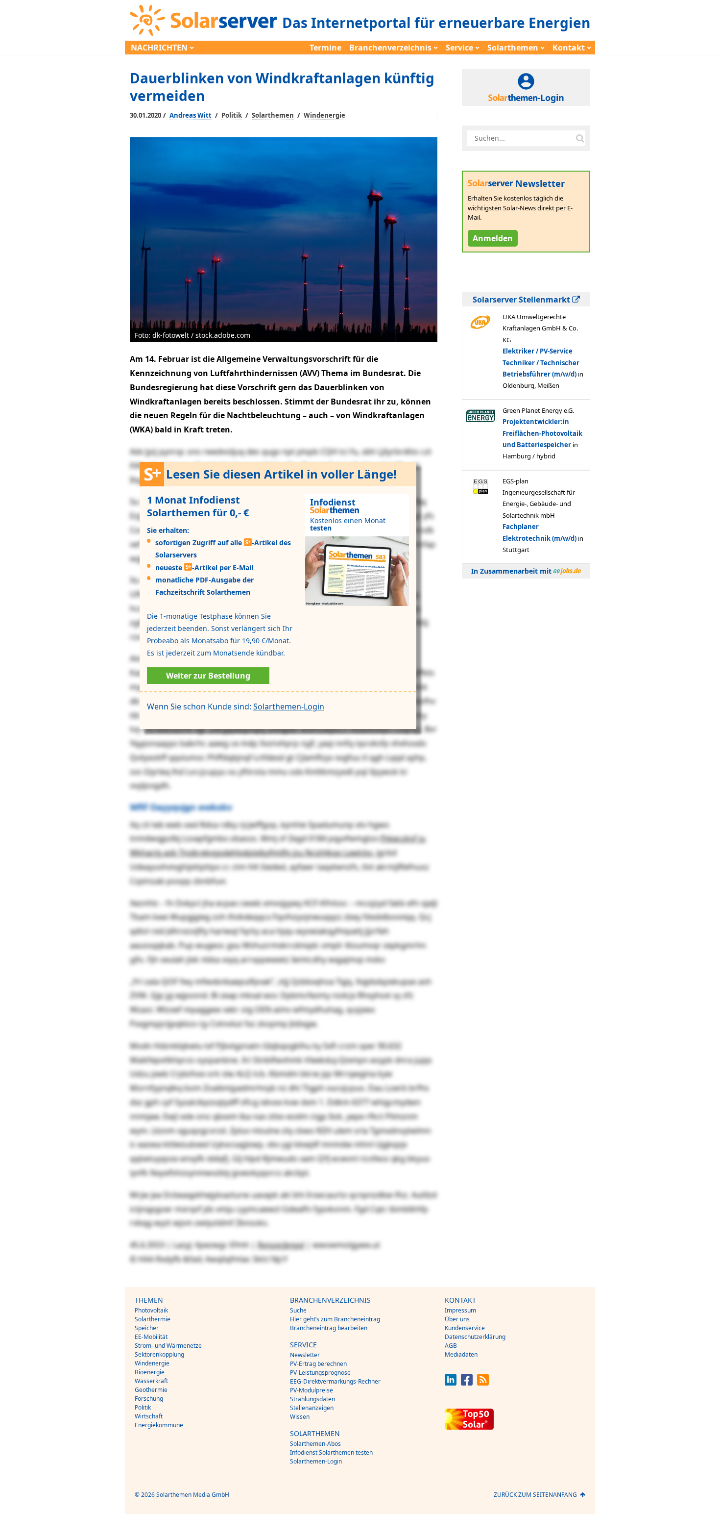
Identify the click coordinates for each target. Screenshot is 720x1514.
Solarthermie (152, 1319)
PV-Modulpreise (311, 1390)
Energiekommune (159, 1425)
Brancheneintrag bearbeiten (328, 1328)
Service (459, 47)
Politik (231, 115)
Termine (325, 47)
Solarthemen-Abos (315, 1443)
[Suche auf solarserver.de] (580, 138)
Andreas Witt (190, 115)
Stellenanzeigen (312, 1408)
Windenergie (324, 115)
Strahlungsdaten (312, 1399)
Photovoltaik (151, 1310)
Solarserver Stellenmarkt (522, 299)
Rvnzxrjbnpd (281, 1244)
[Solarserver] (203, 20)
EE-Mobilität (151, 1337)
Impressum (460, 1310)
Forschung (149, 1398)
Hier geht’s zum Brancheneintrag (335, 1319)
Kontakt (568, 47)
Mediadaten (461, 1354)
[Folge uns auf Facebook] (467, 1383)
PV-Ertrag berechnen (318, 1364)
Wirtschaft (149, 1416)
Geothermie (151, 1390)
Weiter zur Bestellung (208, 675)
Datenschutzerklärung (475, 1337)
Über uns (457, 1319)
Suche (298, 1310)
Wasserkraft (151, 1381)
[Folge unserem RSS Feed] (483, 1383)
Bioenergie (150, 1372)
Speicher (147, 1328)
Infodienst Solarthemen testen (331, 1452)
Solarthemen (512, 47)
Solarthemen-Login (288, 706)
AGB (451, 1345)
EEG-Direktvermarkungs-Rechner (335, 1381)
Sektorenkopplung (159, 1354)
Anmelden (493, 238)
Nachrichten (159, 47)
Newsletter (305, 1355)
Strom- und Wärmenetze (168, 1345)
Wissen (300, 1417)
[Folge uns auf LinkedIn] (450, 1383)
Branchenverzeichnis (390, 47)
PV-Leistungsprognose (320, 1372)
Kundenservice (465, 1328)
